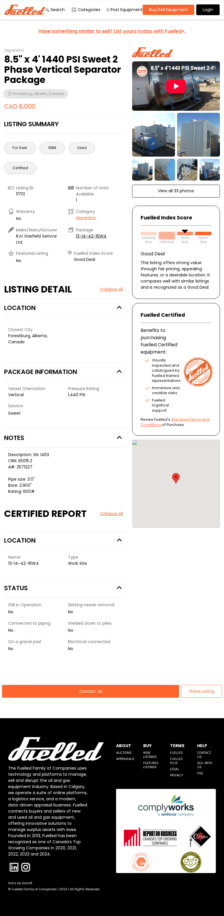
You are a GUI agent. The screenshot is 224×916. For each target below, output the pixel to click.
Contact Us (204, 755)
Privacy (176, 775)
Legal (174, 769)
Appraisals (125, 759)
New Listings (150, 755)
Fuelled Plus (176, 761)
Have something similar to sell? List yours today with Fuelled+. (112, 31)
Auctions (124, 753)
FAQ (200, 773)
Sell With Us (204, 765)
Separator (86, 218)
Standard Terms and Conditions (175, 422)
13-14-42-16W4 (91, 236)
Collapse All (111, 289)
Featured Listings (150, 765)
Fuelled (176, 753)
